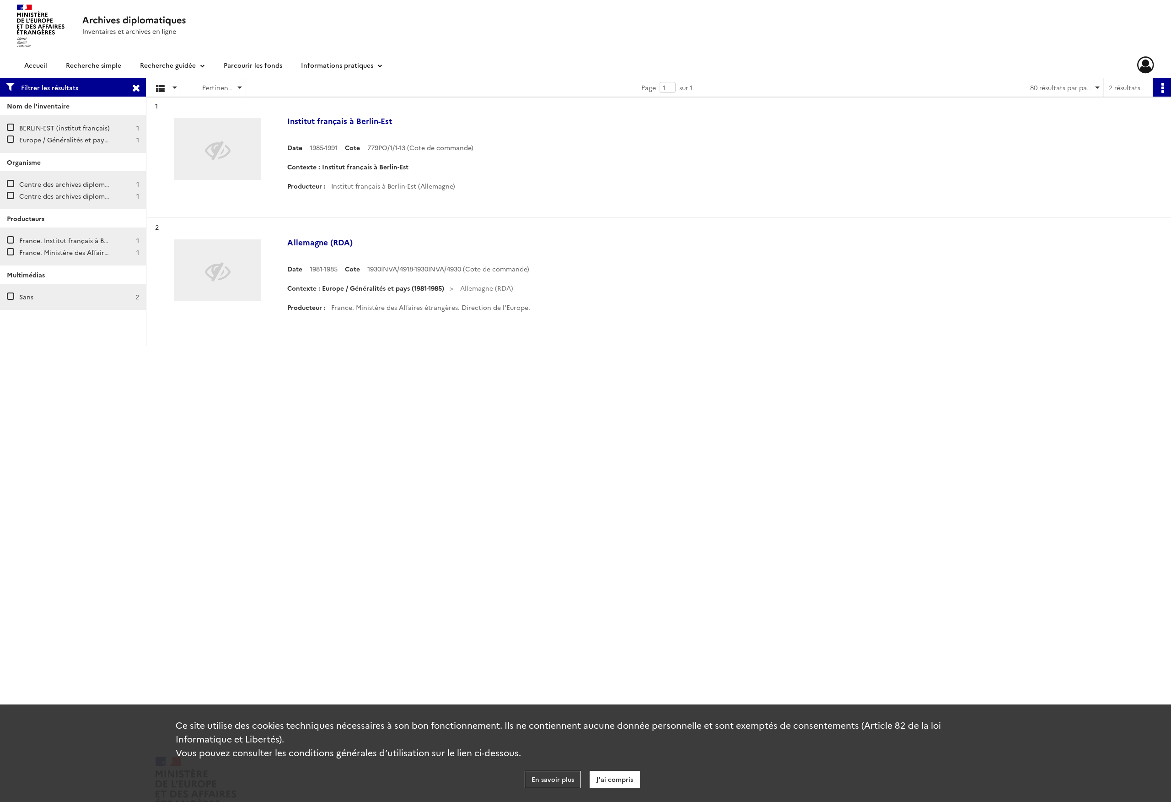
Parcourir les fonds (253, 65)
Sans (26, 296)
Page (648, 87)
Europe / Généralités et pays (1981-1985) (80, 139)
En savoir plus (553, 779)
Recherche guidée (168, 65)
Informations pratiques (337, 65)
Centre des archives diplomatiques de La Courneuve (100, 184)
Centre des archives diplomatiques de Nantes (90, 195)
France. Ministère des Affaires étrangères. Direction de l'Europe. (118, 252)
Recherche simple (93, 65)
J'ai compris (614, 779)
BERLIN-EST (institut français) (64, 127)
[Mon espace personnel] (1146, 65)
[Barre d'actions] (1162, 87)
